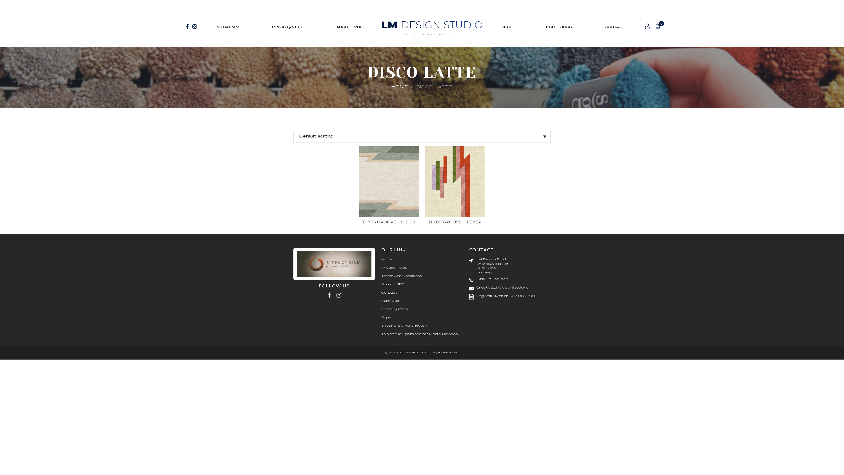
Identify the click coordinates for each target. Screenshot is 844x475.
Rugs (386, 317)
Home (400, 87)
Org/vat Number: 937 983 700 (506, 296)
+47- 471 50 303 (493, 279)
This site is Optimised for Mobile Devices (419, 334)
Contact (614, 27)
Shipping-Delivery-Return (404, 325)
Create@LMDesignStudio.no (502, 287)
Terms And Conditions (401, 276)
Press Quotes (287, 27)
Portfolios (390, 301)
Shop (507, 27)
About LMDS (350, 27)
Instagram (227, 27)
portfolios (559, 27)
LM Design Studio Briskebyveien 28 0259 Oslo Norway (493, 266)
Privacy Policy (394, 268)
